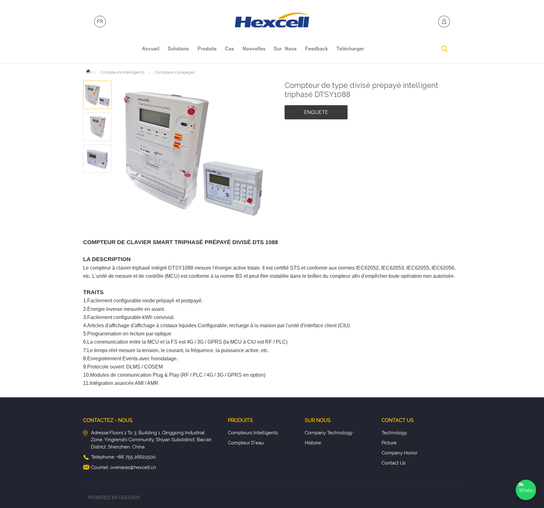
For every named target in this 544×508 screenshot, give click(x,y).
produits (207, 49)
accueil (150, 49)
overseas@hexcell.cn (133, 467)
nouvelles (254, 49)
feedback (316, 49)
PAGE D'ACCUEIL (89, 71)
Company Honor (399, 453)
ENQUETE (316, 112)
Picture (389, 443)
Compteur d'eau (246, 443)
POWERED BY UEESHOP (114, 497)
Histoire (313, 443)
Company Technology (329, 433)
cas (229, 49)
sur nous (285, 49)
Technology (394, 433)
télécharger (350, 49)
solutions (178, 49)
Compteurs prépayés (175, 72)
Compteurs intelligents (122, 72)
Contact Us (393, 463)
